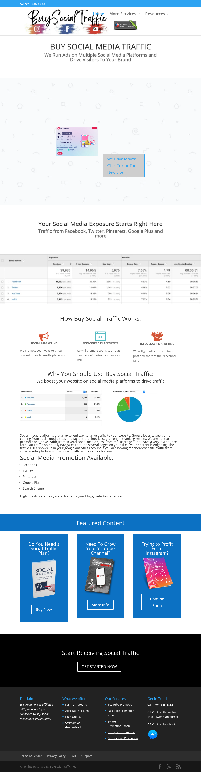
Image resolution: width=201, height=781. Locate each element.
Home (98, 14)
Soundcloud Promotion (123, 738)
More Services (122, 14)
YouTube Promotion (121, 704)
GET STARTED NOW (99, 666)
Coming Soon (157, 602)
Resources (155, 14)
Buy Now (44, 609)
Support (100, 29)
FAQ (73, 756)
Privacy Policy (56, 756)
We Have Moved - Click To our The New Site (123, 165)
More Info (100, 605)
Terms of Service (31, 756)
